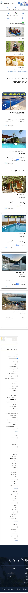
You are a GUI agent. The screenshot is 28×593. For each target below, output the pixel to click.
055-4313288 (21, 116)
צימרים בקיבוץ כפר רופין (19, 312)
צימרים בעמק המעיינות (11, 71)
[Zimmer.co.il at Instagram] (26, 559)
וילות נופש (13, 570)
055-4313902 (22, 276)
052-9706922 (21, 154)
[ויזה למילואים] (9, 344)
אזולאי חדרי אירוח (20, 273)
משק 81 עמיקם (21, 194)
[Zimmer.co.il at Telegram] (18, 559)
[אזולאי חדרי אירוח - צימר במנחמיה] (14, 270)
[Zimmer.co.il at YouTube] (22, 558)
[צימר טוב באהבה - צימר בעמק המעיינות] (14, 147)
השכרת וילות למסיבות (11, 573)
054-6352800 (22, 198)
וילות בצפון (13, 572)
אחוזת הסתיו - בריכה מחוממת (17, 112)
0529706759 (22, 237)
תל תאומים (16, 151)
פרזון (17, 113)
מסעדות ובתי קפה (20, 67)
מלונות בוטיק (12, 576)
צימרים (25, 71)
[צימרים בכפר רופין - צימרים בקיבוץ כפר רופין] (14, 309)
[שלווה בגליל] (14, 231)
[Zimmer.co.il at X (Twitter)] (14, 559)
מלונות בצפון (12, 578)
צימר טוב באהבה (21, 150)
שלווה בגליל (22, 234)
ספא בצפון (13, 575)
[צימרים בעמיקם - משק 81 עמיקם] (14, 192)
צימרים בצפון (20, 71)
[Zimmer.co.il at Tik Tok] (10, 559)
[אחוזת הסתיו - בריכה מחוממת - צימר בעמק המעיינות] (14, 110)
